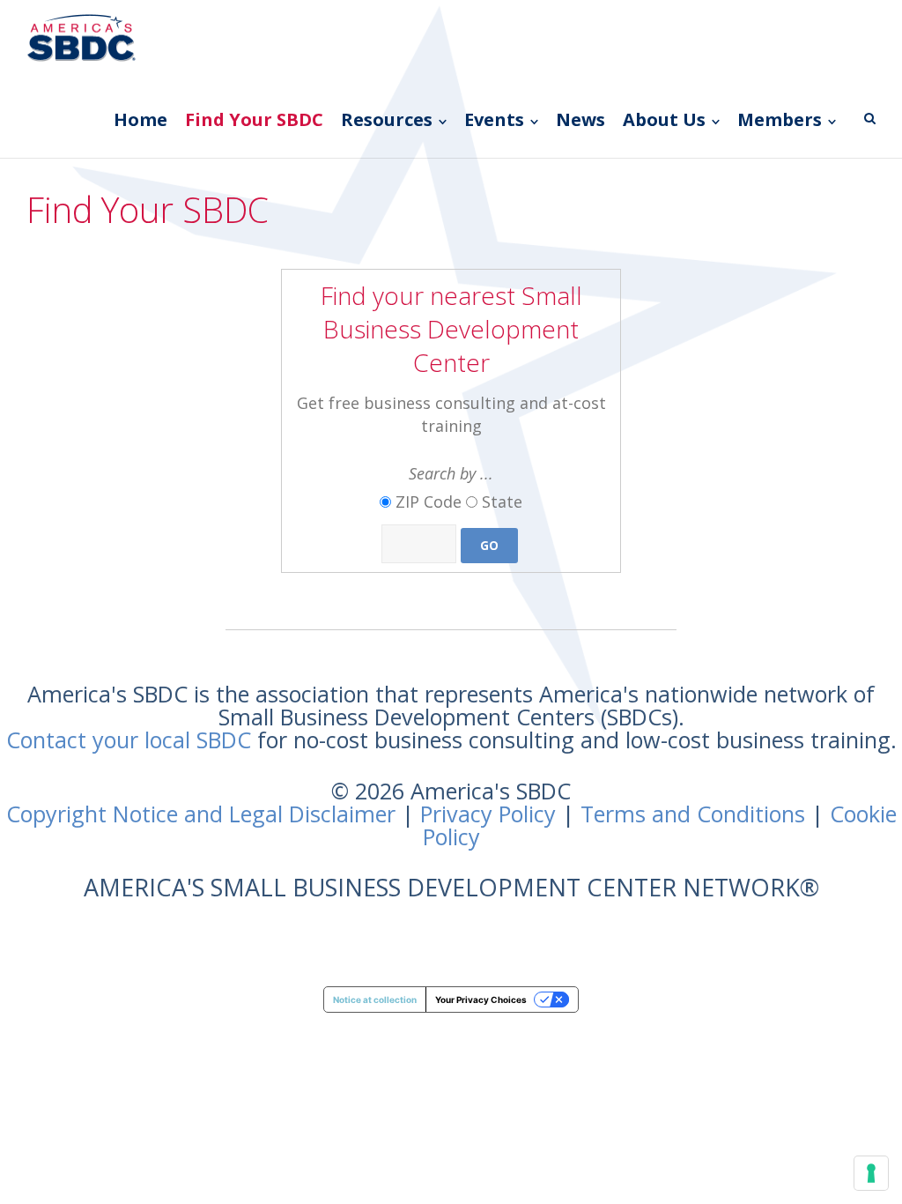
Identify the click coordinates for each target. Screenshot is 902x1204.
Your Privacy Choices (481, 999)
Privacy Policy (488, 814)
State (502, 501)
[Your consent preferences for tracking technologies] (871, 1173)
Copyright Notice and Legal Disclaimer (201, 814)
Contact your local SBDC (128, 739)
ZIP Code (429, 501)
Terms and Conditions (692, 814)
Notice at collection (375, 999)
